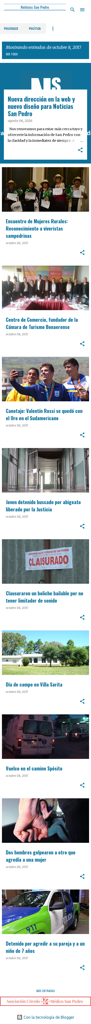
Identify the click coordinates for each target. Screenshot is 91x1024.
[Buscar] (72, 9)
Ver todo (12, 54)
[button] (80, 150)
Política (35, 28)
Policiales (11, 28)
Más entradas (45, 991)
